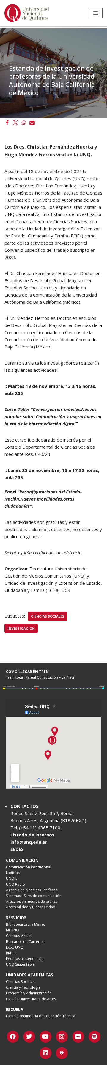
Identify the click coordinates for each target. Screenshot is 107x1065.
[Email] (32, 122)
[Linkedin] (45, 1053)
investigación (21, 628)
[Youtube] (45, 1037)
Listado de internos (32, 835)
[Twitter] (15, 122)
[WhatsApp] (23, 122)
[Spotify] (94, 1037)
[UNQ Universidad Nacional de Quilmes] (26, 13)
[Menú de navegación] (96, 13)
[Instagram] (62, 1037)
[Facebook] (7, 122)
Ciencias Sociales (47, 616)
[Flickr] (78, 1037)
